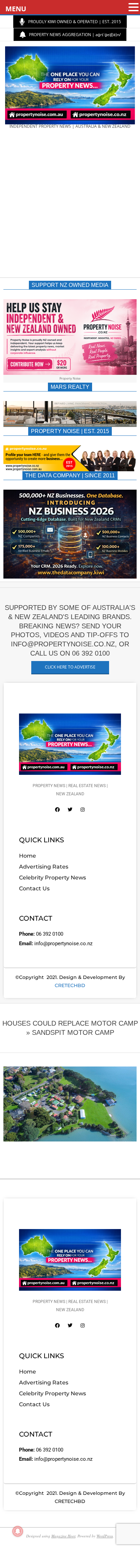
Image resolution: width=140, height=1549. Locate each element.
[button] (133, 7)
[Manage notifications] (17, 1531)
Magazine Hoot (63, 1535)
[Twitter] (70, 809)
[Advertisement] (70, 205)
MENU (15, 8)
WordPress (105, 1535)
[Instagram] (82, 809)
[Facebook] (57, 809)
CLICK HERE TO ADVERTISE (70, 667)
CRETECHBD (70, 985)
